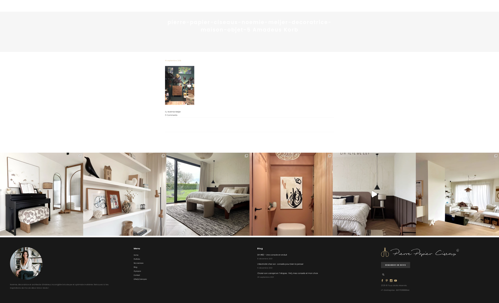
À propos (137, 271)
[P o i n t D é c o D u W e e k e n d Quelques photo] (291, 194)
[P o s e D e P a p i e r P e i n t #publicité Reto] (374, 194)
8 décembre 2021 (264, 258)
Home (136, 255)
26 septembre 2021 (265, 277)
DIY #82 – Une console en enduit (272, 255)
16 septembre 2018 (173, 60)
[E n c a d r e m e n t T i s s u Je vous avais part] (124, 194)
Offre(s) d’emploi (140, 279)
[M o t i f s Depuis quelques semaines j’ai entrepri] (41, 194)
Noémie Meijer (174, 111)
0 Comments (171, 115)
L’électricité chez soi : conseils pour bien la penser (280, 264)
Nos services (138, 263)
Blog (135, 267)
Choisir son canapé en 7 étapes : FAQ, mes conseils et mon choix (287, 273)
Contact (137, 275)
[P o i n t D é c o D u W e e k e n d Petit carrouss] (457, 194)
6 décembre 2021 (264, 268)
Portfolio (137, 259)
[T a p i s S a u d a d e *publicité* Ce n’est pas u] (208, 194)
